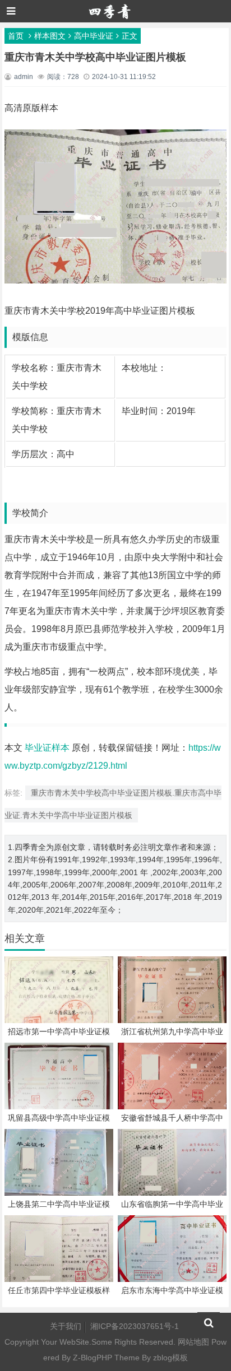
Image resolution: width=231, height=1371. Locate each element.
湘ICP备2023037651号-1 (134, 1326)
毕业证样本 (47, 747)
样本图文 (50, 35)
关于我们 (65, 1326)
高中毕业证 (93, 35)
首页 (16, 35)
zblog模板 (170, 1357)
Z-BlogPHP (92, 1357)
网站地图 (193, 1341)
